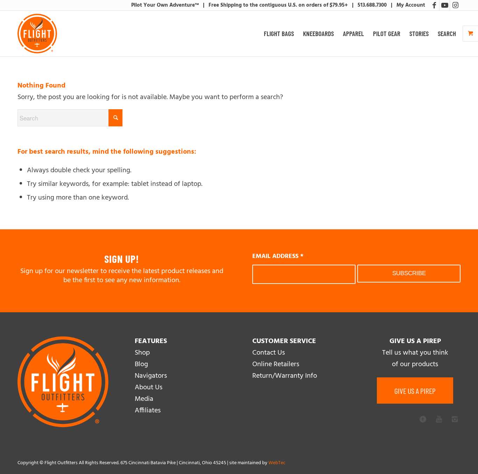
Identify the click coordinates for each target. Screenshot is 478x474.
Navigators (151, 376)
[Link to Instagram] (455, 5)
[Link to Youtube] (445, 5)
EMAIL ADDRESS (277, 256)
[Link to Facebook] (434, 5)
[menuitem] (278, 33)
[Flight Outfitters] (37, 33)
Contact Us (268, 352)
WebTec (277, 463)
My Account (410, 5)
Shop (142, 352)
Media (144, 399)
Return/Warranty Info (284, 376)
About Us (148, 387)
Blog (141, 364)
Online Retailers (275, 364)
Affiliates (148, 410)
